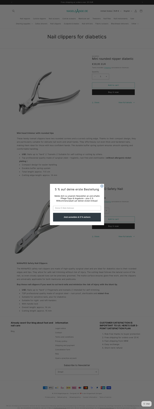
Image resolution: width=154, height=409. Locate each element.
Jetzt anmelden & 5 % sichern (77, 217)
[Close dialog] (102, 186)
